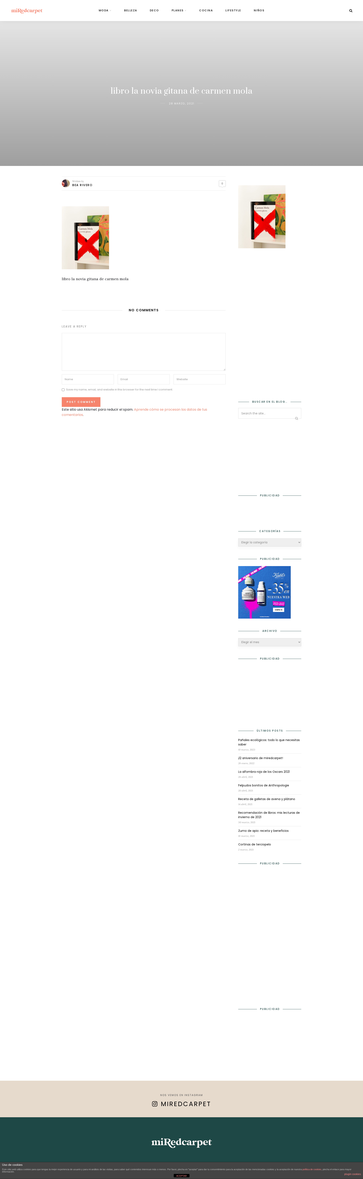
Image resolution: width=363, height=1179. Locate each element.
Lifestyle (233, 10)
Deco (154, 10)
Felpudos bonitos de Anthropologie (263, 785)
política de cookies (311, 1169)
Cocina (206, 10)
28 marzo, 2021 (181, 103)
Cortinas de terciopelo (254, 844)
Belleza (130, 10)
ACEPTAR (181, 1176)
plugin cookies (352, 1174)
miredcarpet (186, 1103)
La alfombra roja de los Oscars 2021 (264, 772)
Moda (104, 10)
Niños (259, 10)
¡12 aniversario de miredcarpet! (260, 758)
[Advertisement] (269, 321)
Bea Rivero (82, 185)
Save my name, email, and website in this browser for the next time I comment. (119, 390)
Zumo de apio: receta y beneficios (263, 831)
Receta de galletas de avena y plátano (266, 799)
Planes (178, 10)
